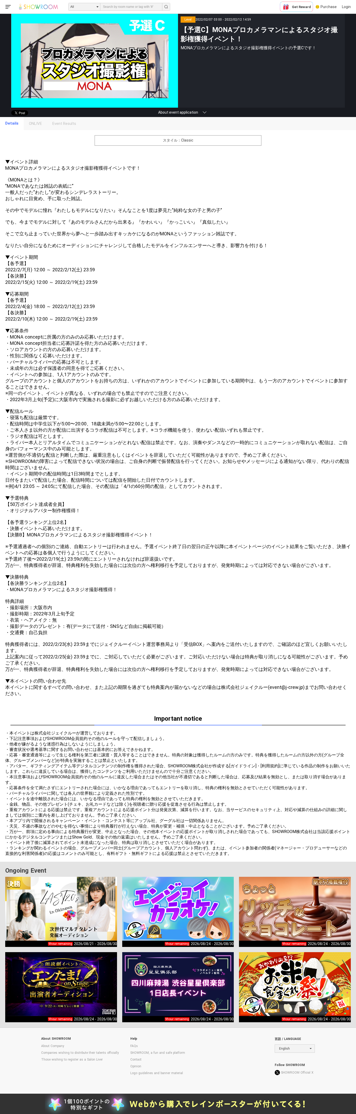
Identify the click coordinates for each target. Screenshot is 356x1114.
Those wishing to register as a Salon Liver (72, 1059)
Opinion (135, 1066)
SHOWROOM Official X (297, 1072)
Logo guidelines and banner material (156, 1073)
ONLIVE (35, 123)
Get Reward (301, 7)
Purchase (329, 7)
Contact (136, 1059)
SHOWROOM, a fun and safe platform (157, 1053)
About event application (178, 112)
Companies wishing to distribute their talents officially (80, 1053)
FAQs (134, 1046)
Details (12, 123)
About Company (52, 1046)
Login (346, 7)
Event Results (64, 123)
